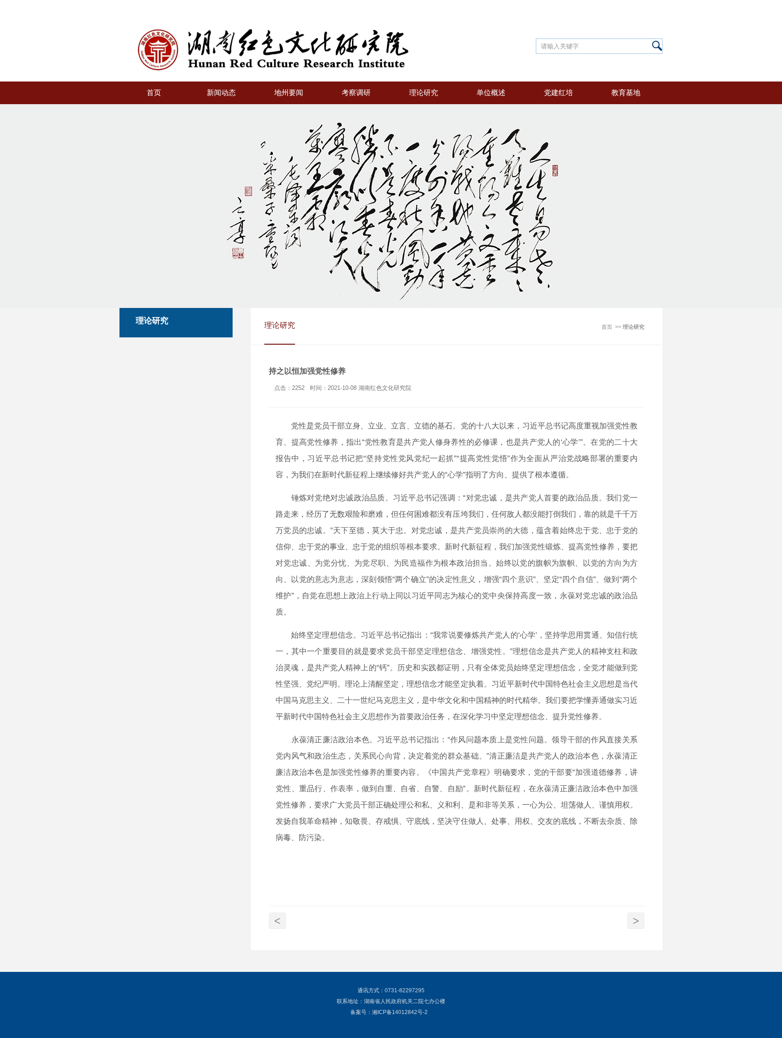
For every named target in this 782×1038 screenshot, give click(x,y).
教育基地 (625, 92)
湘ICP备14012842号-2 (400, 1012)
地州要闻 (288, 92)
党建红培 (558, 92)
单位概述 (491, 92)
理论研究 (423, 92)
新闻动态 (221, 92)
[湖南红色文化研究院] (276, 18)
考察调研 (356, 92)
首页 (154, 92)
